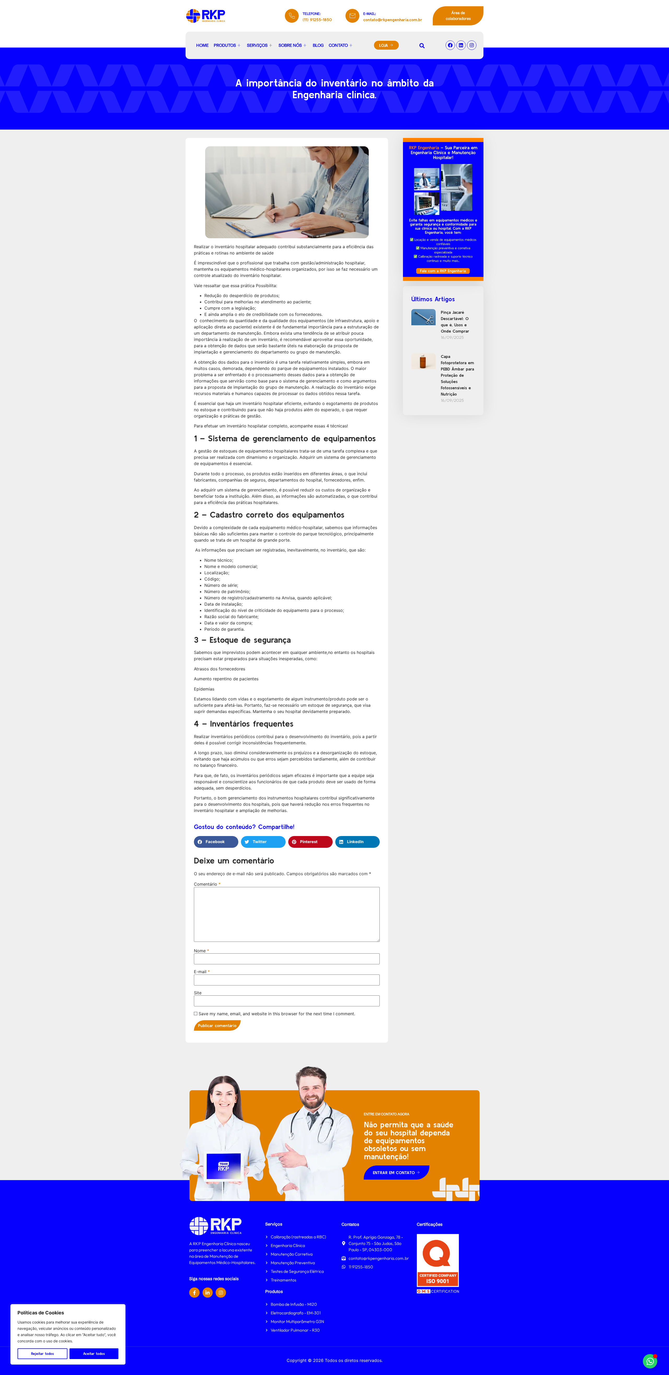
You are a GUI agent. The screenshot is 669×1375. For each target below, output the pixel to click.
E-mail (202, 972)
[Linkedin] (461, 45)
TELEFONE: (312, 13)
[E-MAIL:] (352, 16)
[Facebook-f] (194, 1292)
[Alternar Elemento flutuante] (650, 1361)
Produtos (225, 45)
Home (202, 45)
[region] (67, 1334)
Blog (318, 45)
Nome (201, 951)
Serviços (257, 45)
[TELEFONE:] (292, 16)
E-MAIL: (369, 13)
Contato (338, 45)
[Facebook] (450, 45)
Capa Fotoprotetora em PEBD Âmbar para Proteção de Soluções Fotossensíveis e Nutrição (457, 375)
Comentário (207, 884)
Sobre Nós (290, 45)
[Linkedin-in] (208, 1292)
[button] (216, 842)
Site (197, 993)
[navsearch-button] (422, 45)
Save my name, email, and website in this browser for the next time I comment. (277, 1014)
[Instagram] (471, 45)
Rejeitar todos (42, 1353)
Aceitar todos (94, 1353)
